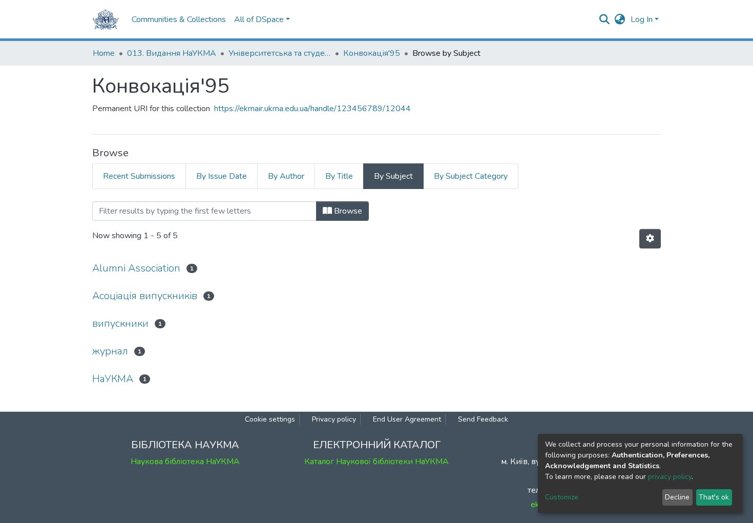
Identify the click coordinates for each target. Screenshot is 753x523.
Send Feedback (483, 419)
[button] (620, 19)
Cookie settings (270, 419)
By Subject (393, 176)
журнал (110, 351)
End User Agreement (407, 419)
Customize (561, 497)
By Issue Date (221, 176)
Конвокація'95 (371, 53)
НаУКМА (112, 379)
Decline (677, 497)
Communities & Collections (179, 19)
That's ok (714, 497)
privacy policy (670, 477)
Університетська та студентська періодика (279, 53)
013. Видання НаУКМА (171, 53)
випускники (120, 323)
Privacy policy (334, 419)
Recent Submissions (139, 176)
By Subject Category (471, 176)
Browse (347, 211)
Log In (642, 19)
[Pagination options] (650, 238)
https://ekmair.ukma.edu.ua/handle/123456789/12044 (312, 108)
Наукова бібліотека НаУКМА (185, 461)
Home (104, 53)
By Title (339, 176)
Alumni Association (136, 268)
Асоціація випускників (144, 296)
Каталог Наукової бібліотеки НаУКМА (376, 461)
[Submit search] (605, 19)
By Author (286, 176)
